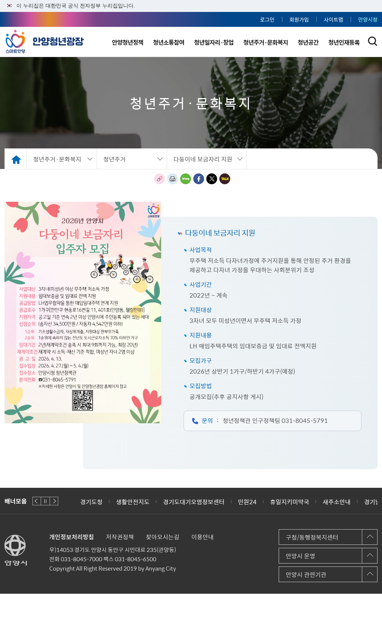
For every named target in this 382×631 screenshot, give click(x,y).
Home (15, 158)
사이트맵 (333, 19)
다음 (54, 501)
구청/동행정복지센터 (312, 537)
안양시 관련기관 (306, 574)
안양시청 (368, 19)
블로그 (185, 178)
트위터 (211, 178)
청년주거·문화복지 (265, 42)
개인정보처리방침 (71, 536)
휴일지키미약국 (289, 501)
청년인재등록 (344, 42)
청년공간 (308, 42)
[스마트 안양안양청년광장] (45, 40)
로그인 (267, 19)
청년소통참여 (168, 42)
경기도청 (91, 501)
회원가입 (299, 19)
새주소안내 (337, 501)
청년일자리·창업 (214, 42)
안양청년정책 (127, 42)
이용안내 (202, 536)
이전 (36, 501)
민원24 (247, 501)
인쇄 (172, 178)
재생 (45, 501)
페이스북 (198, 178)
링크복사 (159, 178)
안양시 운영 (300, 555)
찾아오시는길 (162, 536)
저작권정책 (120, 536)
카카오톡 (224, 178)
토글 (373, 41)
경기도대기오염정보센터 (194, 501)
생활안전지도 (133, 501)
